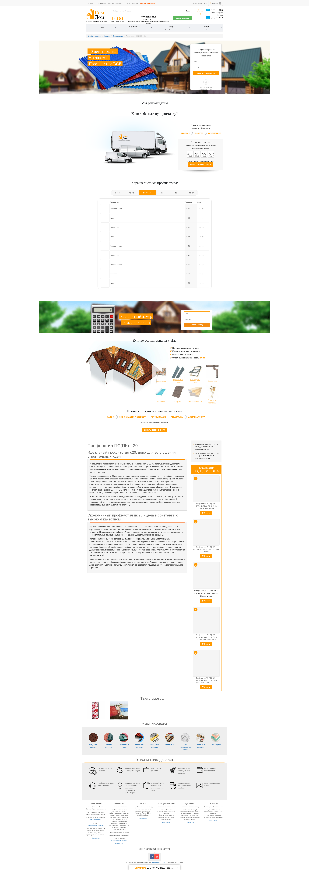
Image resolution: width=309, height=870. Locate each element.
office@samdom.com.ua (96, 825)
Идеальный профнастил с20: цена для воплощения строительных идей (206, 446)
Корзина (216, 3)
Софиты (178, 401)
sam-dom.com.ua (158, 862)
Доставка (119, 3)
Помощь (143, 3)
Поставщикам (100, 3)
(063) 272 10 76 (217, 17)
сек (211, 156)
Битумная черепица (93, 745)
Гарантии (110, 3)
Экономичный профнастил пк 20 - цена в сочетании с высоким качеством (207, 455)
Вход (205, 3)
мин (204, 156)
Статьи (91, 3)
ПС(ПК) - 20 (147, 193)
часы (197, 156)
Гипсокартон (216, 744)
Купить (207, 513)
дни (190, 156)
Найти (188, 11)
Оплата (127, 3)
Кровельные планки (178, 381)
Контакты (151, 3)
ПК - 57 (191, 193)
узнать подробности (200, 165)
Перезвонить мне (182, 18)
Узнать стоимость (206, 73)
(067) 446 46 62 (217, 10)
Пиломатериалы (195, 401)
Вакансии (134, 3)
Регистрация (197, 3)
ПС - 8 (117, 193)
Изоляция (161, 401)
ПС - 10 (131, 193)
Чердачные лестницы (212, 401)
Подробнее (96, 838)
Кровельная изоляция (154, 745)
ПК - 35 (163, 193)
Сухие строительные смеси (185, 747)
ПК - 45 (177, 193)
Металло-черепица (108, 745)
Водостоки (212, 381)
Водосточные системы (139, 745)
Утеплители (161, 381)
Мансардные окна (195, 381)
